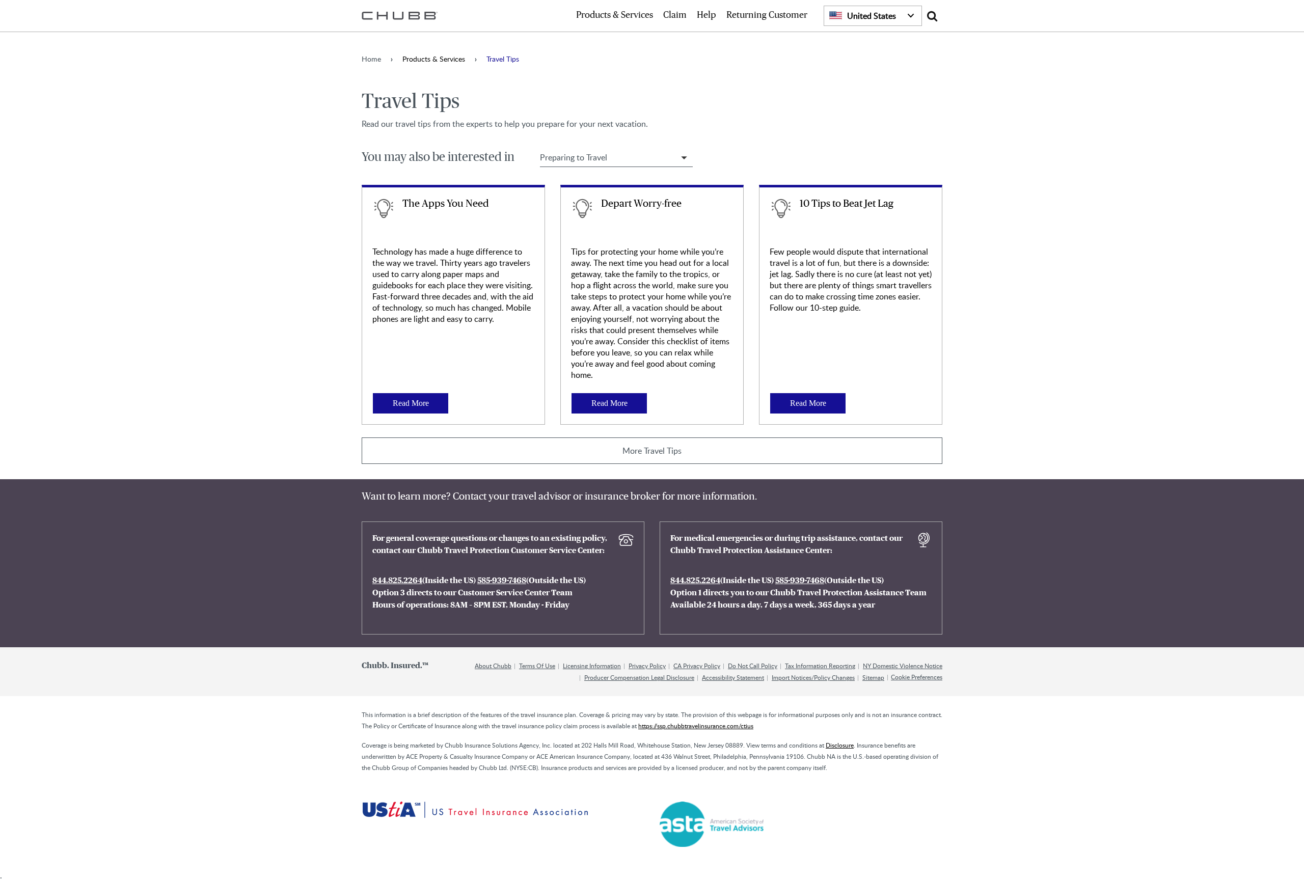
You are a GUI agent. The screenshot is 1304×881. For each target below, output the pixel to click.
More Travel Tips (652, 450)
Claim (675, 15)
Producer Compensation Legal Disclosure (639, 677)
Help (706, 15)
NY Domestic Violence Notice (902, 666)
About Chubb (493, 666)
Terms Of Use (537, 666)
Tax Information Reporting (820, 666)
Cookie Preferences (916, 676)
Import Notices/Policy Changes (813, 677)
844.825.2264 (397, 580)
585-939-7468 (501, 580)
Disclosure (840, 745)
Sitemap (873, 677)
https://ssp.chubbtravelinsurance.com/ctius (695, 726)
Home (371, 59)
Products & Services (614, 15)
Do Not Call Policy (752, 666)
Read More (411, 403)
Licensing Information (592, 666)
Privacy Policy (647, 666)
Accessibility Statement (733, 677)
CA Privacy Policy (696, 666)
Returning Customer (766, 15)
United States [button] (871, 15)
